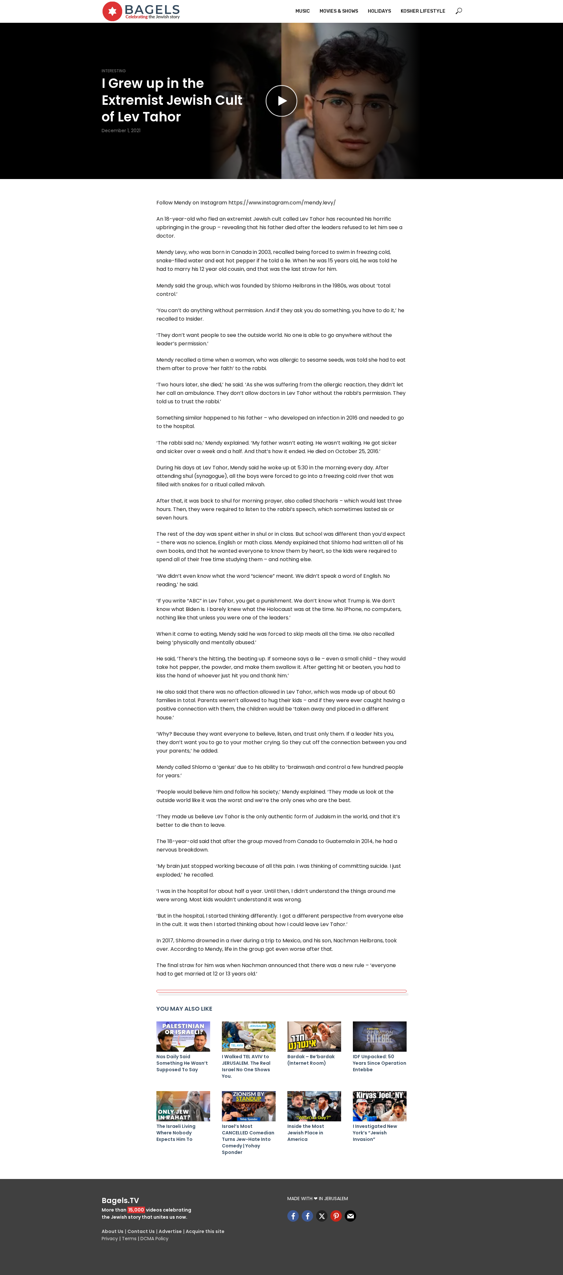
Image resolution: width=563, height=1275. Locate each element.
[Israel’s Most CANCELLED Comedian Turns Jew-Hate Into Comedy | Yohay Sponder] (249, 1106)
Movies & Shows (339, 11)
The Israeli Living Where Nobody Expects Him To (175, 1133)
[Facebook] (293, 1216)
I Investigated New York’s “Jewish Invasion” (375, 1133)
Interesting (114, 71)
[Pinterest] (336, 1216)
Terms (129, 1238)
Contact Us (141, 1231)
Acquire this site (205, 1231)
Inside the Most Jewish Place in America (305, 1133)
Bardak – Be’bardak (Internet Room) (311, 1059)
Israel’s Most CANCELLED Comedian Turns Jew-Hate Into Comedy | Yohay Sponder (248, 1139)
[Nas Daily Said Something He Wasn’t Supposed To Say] (183, 1036)
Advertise (170, 1231)
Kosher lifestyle (423, 11)
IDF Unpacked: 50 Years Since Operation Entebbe (379, 1063)
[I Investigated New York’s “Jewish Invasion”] (380, 1106)
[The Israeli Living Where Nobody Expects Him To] (183, 1106)
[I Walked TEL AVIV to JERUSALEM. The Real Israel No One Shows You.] (249, 1036)
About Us (112, 1231)
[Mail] (350, 1216)
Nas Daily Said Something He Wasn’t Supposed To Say (182, 1063)
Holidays (379, 11)
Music (303, 11)
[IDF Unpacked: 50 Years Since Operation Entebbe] (380, 1036)
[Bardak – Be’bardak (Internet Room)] (314, 1036)
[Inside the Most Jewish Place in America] (314, 1106)
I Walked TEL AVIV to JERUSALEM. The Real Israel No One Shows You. (246, 1066)
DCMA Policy (154, 1238)
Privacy (110, 1238)
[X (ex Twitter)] (321, 1216)
